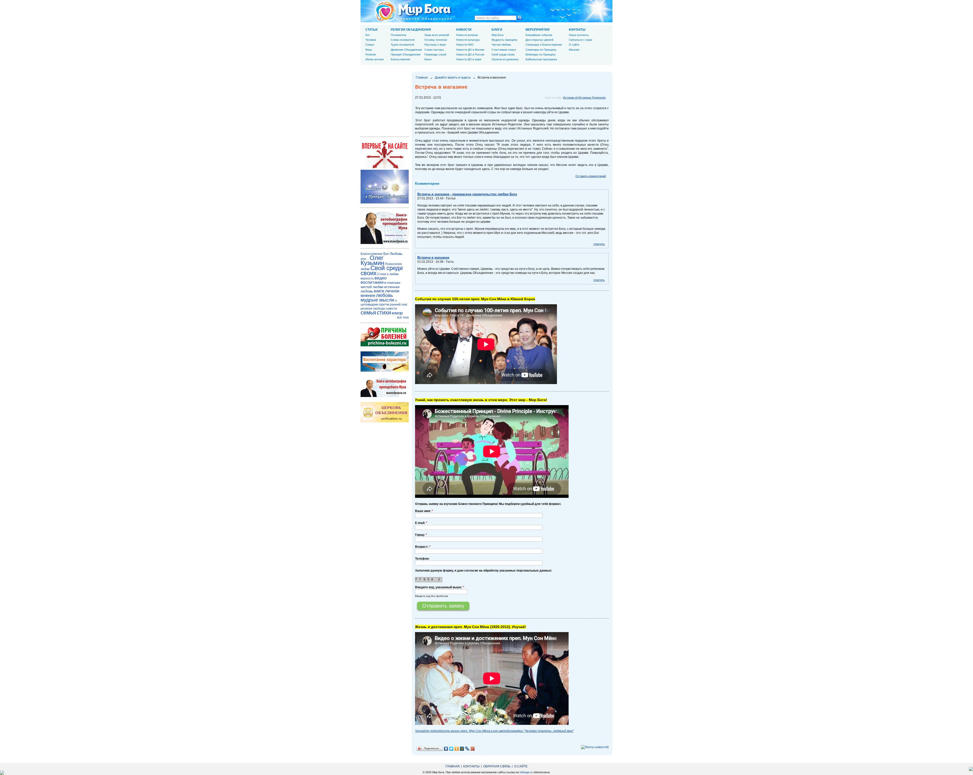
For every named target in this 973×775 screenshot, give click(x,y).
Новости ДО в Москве (470, 49)
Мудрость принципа (504, 39)
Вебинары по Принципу (541, 54)
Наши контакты (579, 34)
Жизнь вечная (374, 59)
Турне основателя (402, 44)
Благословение (400, 59)
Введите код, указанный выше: (439, 587)
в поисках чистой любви (380, 284)
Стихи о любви (388, 274)
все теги (403, 317)
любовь (384, 295)
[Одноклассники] (456, 748)
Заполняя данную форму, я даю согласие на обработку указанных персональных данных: (483, 570)
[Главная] (414, 11)
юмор (397, 313)
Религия (370, 54)
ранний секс (398, 304)
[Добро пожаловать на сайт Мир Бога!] (385, 167)
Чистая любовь (501, 44)
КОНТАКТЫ (577, 29)
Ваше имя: (424, 511)
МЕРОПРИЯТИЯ (538, 29)
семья (368, 312)
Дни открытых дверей (539, 39)
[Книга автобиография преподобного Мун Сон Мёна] (385, 396)
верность (367, 278)
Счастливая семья (504, 49)
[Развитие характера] (385, 370)
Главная (422, 77)
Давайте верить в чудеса (453, 77)
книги (379, 291)
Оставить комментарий (590, 176)
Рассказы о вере (435, 44)
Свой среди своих (503, 54)
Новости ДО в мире (468, 59)
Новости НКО (465, 44)
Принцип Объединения (405, 54)
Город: (421, 535)
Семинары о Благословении (544, 44)
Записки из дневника (505, 59)
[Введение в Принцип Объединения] (385, 202)
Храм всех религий (436, 34)
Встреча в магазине (433, 257)
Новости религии (467, 34)
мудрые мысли (377, 300)
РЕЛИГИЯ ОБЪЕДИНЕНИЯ (411, 29)
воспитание (372, 282)
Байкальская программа (541, 59)
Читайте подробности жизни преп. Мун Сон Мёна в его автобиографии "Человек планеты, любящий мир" (494, 731)
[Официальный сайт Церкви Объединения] (385, 421)
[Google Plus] (472, 748)
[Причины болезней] (385, 345)
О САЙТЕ (521, 766)
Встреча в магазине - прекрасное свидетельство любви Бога (467, 194)
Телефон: (422, 558)
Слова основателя (403, 39)
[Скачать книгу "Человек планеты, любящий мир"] (385, 243)
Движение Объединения (406, 49)
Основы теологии (435, 39)
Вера (368, 49)
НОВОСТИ (464, 29)
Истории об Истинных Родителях (584, 97)
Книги (428, 59)
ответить (599, 243)
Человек (370, 39)
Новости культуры (468, 39)
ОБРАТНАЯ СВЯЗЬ (497, 766)
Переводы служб (435, 54)
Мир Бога (497, 34)
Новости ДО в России (470, 54)
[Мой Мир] (462, 748)
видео (380, 278)
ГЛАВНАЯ (452, 766)
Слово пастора (434, 49)
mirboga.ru (526, 772)
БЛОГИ (497, 29)
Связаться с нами (580, 39)
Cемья (369, 44)
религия (366, 308)
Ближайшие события (539, 34)
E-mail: (421, 523)
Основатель (398, 34)
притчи (384, 304)
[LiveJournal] (467, 748)
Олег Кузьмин (372, 260)
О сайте (574, 44)
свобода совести (385, 308)
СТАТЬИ (371, 29)
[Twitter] (451, 748)
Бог (367, 34)
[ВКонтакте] (446, 748)
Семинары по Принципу (541, 49)
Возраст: (423, 547)
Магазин (574, 49)
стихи (384, 312)
